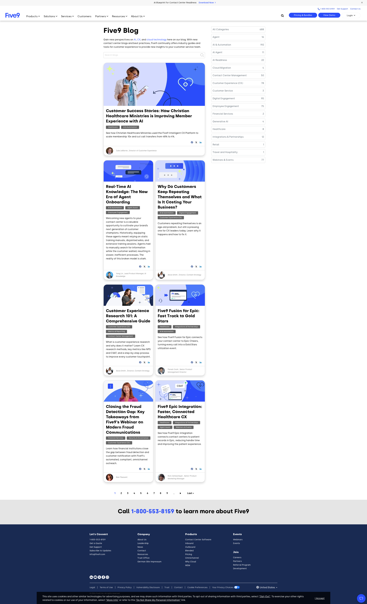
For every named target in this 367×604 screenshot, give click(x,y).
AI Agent (217, 52)
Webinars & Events (183, 427)
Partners (100, 16)
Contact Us (355, 9)
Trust (166, 587)
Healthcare (113, 127)
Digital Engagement (187, 213)
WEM (187, 565)
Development (240, 568)
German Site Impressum (149, 561)
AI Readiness (220, 60)
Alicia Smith (172, 275)
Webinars (237, 539)
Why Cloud (190, 561)
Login (350, 15)
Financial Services (115, 438)
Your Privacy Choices (222, 587)
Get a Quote (96, 543)
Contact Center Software (198, 539)
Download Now (206, 2)
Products (32, 16)
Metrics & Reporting (116, 331)
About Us (136, 16)
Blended (189, 550)
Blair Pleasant (121, 477)
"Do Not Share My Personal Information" (158, 600)
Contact (141, 550)
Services (66, 16)
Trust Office (143, 558)
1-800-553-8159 (327, 9)
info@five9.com (97, 554)
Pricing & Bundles (303, 15)
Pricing (188, 554)
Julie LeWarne (122, 151)
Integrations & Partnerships (186, 327)
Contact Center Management (120, 336)
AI (135, 39)
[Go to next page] (181, 493)
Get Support (342, 9)
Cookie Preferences (197, 587)
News (140, 547)
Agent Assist (132, 208)
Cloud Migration (222, 67)
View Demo (329, 15)
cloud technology (157, 39)
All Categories (221, 29)
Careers (237, 557)
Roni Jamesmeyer (175, 476)
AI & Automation (130, 127)
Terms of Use (106, 587)
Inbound (189, 543)
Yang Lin (119, 274)
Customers (84, 16)
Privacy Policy (125, 587)
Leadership (143, 543)
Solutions (49, 16)
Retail (216, 144)
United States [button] (268, 587)
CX (138, 39)
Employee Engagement (118, 212)
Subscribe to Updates (100, 550)
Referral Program (242, 565)
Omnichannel (192, 558)
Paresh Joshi (173, 369)
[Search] (282, 15)
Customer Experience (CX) (171, 218)
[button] (362, 2)
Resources (118, 16)
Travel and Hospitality (225, 152)
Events (236, 543)
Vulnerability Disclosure (148, 587)
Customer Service (223, 90)
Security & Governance (138, 438)
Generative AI (220, 121)
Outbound (190, 547)
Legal (92, 587)
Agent (216, 37)
